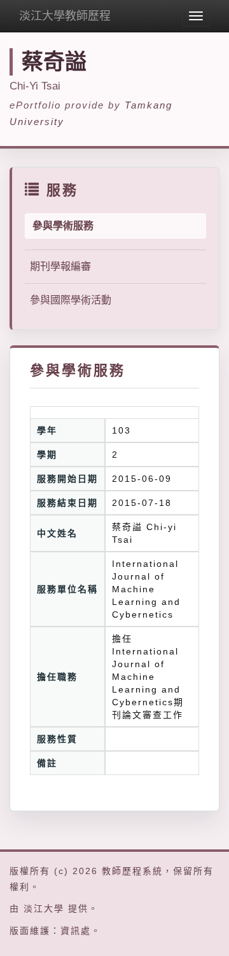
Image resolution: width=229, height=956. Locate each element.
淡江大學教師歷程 (65, 16)
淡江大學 (44, 908)
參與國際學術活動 (70, 300)
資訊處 (75, 931)
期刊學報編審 (60, 266)
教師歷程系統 (132, 871)
